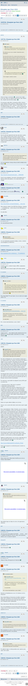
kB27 (5, 44)
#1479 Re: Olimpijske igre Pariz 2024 (10, 131)
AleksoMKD (6, 196)
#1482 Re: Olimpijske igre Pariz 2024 (10, 187)
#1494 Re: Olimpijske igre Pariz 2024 (10, 530)
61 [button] (19, 15)
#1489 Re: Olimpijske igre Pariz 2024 (10, 304)
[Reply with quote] (22, 19)
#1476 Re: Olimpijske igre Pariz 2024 (11, 22)
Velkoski (6, 183)
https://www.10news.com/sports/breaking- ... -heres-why (13, 203)
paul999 (20, 683)
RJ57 (2, 325)
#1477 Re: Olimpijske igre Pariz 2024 (10, 39)
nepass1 (5, 215)
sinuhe (5, 258)
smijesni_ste (3, 612)
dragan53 (6, 349)
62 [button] (22, 15)
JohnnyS (6, 450)
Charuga (13, 11)
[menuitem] (2, 3)
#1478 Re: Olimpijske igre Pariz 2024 (10, 116)
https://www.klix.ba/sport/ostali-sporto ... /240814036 (12, 174)
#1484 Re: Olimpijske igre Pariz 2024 (10, 219)
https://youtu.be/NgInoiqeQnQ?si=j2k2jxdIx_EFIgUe (12, 443)
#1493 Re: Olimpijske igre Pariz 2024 (10, 489)
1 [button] (10, 15)
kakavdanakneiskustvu (5, 245)
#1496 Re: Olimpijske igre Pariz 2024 (10, 556)
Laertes (5, 127)
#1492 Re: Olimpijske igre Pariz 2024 (10, 454)
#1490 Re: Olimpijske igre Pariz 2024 (10, 329)
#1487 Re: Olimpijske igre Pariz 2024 (10, 262)
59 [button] (15, 15)
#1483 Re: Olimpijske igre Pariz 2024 (10, 200)
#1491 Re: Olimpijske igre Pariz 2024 (10, 343)
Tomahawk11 (17, 11)
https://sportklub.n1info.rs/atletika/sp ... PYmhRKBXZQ (13, 253)
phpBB (10, 681)
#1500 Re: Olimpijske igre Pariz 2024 (10, 658)
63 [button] (24, 15)
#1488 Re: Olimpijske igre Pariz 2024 (10, 276)
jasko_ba (5, 145)
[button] (6, 15)
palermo (7, 46)
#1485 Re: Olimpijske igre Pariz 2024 (10, 232)
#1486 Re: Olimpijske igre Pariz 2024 (10, 250)
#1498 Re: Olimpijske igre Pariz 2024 (10, 617)
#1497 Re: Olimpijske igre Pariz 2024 (10, 569)
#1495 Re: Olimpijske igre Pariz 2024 (10, 544)
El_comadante (3, 300)
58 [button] (13, 15)
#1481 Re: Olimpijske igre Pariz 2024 (10, 171)
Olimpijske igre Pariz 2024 (9, 9)
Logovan (5, 167)
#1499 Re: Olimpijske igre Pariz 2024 (10, 638)
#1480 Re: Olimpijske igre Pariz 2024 (10, 149)
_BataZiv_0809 (8, 11)
